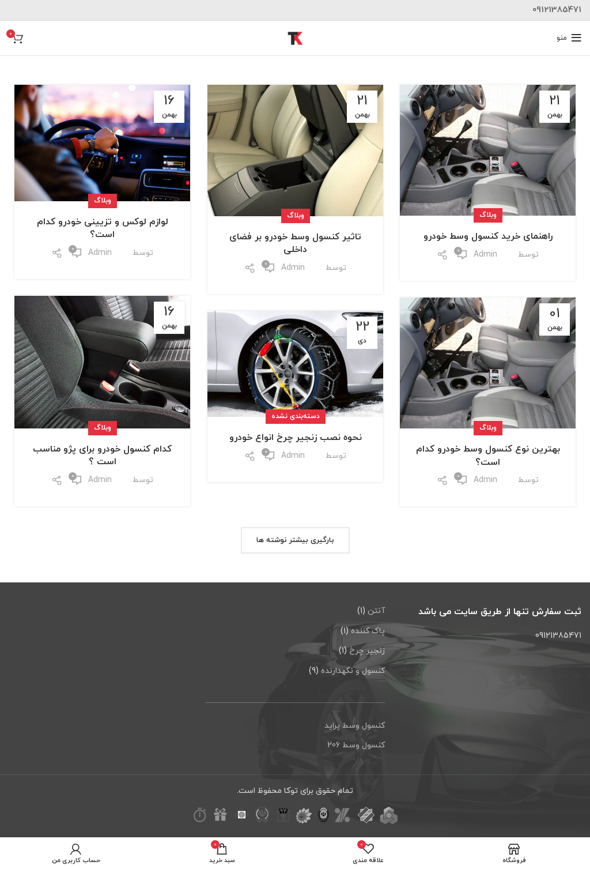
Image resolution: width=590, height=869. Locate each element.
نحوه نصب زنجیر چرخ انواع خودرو (295, 437)
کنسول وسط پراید (354, 725)
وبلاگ (488, 215)
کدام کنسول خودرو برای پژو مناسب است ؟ (102, 455)
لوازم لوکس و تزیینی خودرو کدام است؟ (102, 228)
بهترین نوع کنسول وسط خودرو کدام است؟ (488, 455)
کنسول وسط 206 (356, 745)
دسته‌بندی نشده (295, 416)
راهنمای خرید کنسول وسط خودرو (488, 236)
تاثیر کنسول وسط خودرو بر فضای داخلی (295, 243)
